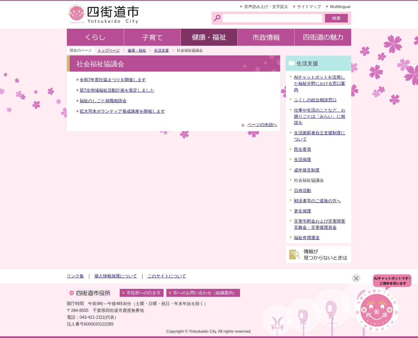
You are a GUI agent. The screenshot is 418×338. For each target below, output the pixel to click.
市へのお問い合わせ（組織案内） (205, 293)
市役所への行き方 (144, 293)
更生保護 (302, 211)
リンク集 (75, 276)
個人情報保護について (115, 276)
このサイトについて (167, 276)
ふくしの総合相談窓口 (315, 100)
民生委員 (302, 149)
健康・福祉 (137, 50)
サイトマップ (309, 6)
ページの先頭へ (262, 124)
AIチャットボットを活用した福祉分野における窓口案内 (319, 83)
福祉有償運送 (307, 237)
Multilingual (340, 6)
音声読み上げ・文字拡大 (266, 6)
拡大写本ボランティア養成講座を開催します (122, 111)
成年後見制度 (307, 170)
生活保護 (302, 159)
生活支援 (161, 50)
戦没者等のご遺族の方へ (317, 201)
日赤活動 (302, 190)
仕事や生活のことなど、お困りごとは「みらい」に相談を (319, 116)
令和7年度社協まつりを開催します (113, 80)
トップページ (109, 50)
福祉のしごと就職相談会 (103, 101)
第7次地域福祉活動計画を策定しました (117, 90)
